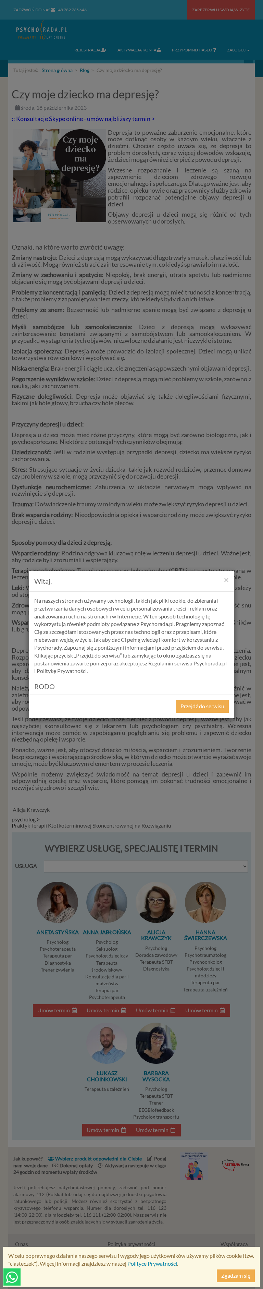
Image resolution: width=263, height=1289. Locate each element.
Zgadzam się (235, 1275)
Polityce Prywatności (152, 1263)
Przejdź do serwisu (202, 706)
